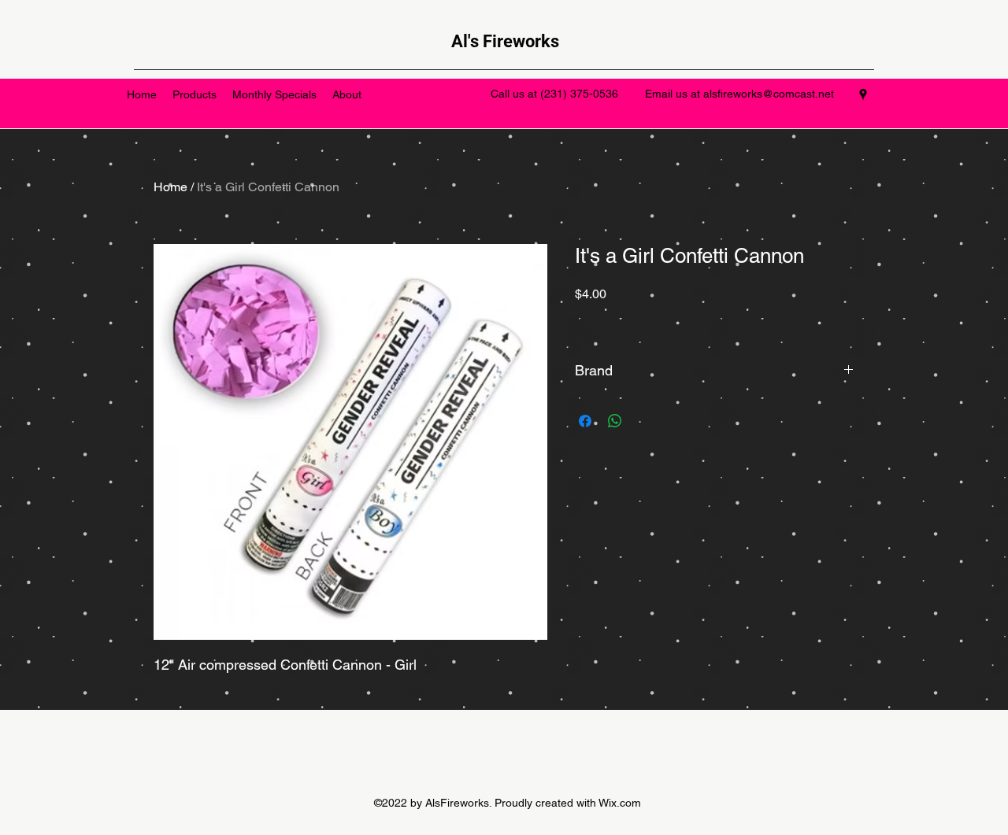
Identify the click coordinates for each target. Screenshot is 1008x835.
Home (170, 186)
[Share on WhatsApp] (615, 421)
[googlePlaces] (863, 94)
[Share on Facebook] (585, 421)
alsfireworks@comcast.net (768, 93)
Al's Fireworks (505, 41)
